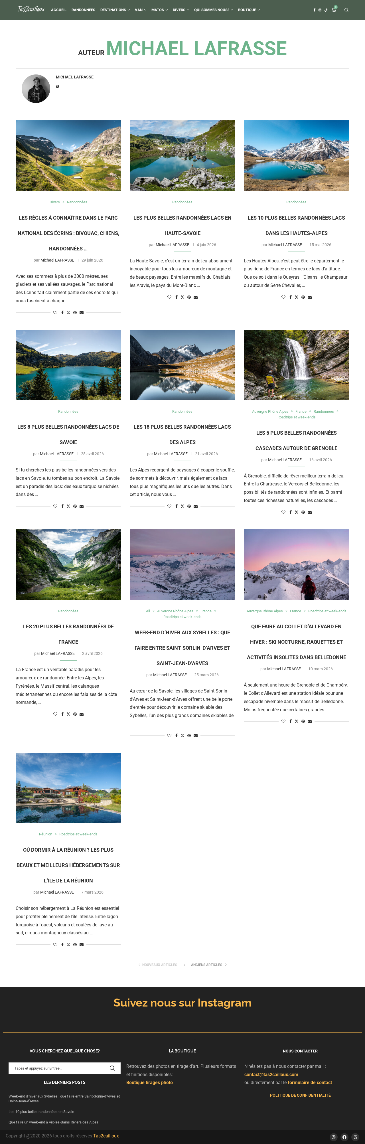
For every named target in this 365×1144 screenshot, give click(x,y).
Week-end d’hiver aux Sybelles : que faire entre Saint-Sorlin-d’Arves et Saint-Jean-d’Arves (182, 647)
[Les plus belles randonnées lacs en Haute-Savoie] (182, 155)
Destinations (113, 10)
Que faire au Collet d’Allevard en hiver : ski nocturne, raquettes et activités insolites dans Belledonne (296, 641)
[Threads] (355, 1137)
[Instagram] (320, 10)
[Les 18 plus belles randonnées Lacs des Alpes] (182, 365)
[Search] (346, 10)
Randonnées (83, 10)
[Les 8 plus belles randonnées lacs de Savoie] (68, 365)
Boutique (247, 10)
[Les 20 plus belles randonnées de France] (68, 564)
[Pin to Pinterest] (75, 312)
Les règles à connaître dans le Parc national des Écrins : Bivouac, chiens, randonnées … (68, 233)
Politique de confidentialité (300, 1095)
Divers (179, 10)
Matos (157, 10)
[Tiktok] (326, 10)
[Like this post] (55, 312)
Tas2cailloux (106, 1136)
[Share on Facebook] (62, 312)
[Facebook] (314, 10)
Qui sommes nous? (211, 10)
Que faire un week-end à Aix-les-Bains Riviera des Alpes (53, 1122)
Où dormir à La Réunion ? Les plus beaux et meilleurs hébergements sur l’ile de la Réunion (68, 865)
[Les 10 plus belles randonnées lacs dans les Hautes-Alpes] (296, 155)
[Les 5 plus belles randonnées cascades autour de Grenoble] (296, 365)
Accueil (58, 10)
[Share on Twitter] (68, 312)
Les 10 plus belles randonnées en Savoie (42, 1111)
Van (139, 10)
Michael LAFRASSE (75, 77)
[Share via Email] (82, 312)
